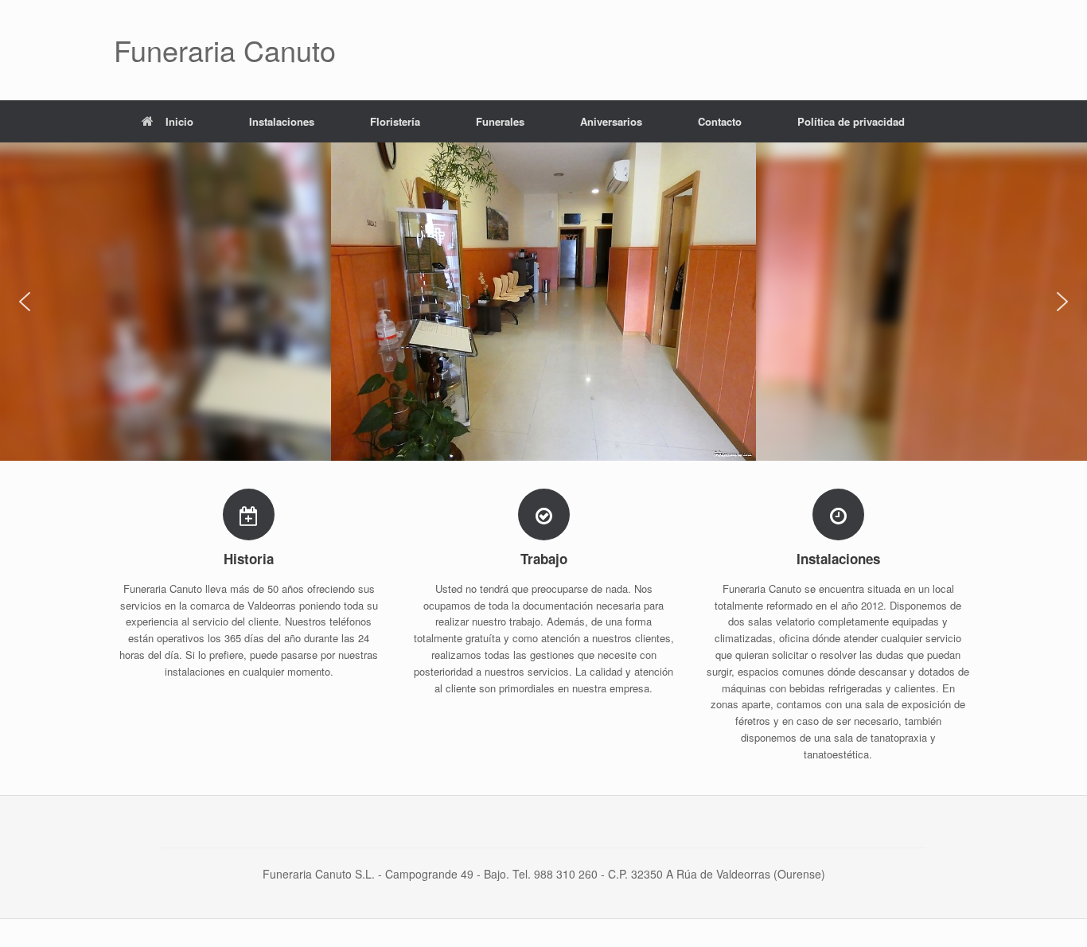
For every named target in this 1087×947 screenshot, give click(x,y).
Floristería (395, 121)
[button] (24, 301)
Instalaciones (281, 121)
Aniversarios (611, 121)
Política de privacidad (851, 121)
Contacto (720, 121)
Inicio (179, 121)
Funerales (500, 121)
